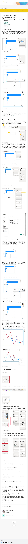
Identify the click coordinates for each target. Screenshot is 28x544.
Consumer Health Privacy (10, 542)
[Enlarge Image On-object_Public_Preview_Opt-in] (14, 44)
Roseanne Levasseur (6, 17)
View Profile (7, 512)
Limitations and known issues (7, 26)
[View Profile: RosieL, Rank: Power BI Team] (3, 18)
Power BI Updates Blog (4, 8)
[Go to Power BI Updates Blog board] (3, 515)
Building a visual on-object (7, 24)
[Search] (21, 1)
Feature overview (6, 22)
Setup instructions (6, 23)
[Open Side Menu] (2, 1)
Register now (2, 3)
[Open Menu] (26, 8)
